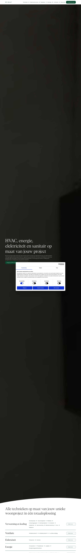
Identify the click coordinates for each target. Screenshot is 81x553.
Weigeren (25, 287)
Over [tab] (57, 267)
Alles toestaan (56, 287)
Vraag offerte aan (70, 2)
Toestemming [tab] (24, 267)
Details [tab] (40, 267)
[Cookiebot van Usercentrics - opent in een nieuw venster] (59, 264)
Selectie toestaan (40, 287)
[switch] (34, 283)
